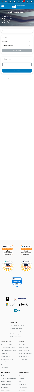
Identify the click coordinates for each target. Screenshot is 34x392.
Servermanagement (6, 384)
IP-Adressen (4, 387)
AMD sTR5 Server (5, 356)
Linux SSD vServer (24, 345)
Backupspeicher (5, 375)
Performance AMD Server (8, 345)
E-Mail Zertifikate (23, 384)
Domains (21, 378)
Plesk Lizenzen (23, 387)
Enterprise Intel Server (7, 362)
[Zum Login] (27, 2)
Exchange (21, 375)
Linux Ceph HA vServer (25, 356)
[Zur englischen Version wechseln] (6, 2)
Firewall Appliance (6, 381)
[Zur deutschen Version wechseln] (2, 2)
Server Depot (4, 367)
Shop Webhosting (14, 334)
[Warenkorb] (31, 2)
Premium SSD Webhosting (17, 325)
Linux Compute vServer (25, 353)
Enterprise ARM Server (7, 365)
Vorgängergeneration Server (8, 350)
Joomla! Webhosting (15, 331)
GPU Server (4, 353)
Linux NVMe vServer (24, 347)
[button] (2, 6)
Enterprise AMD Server (7, 359)
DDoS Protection (5, 390)
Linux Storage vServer (25, 350)
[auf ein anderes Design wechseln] (14, 2)
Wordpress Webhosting (16, 328)
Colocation (22, 390)
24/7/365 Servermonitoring (8, 378)
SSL (20, 381)
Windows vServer (24, 359)
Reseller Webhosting (15, 336)
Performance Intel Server (8, 347)
